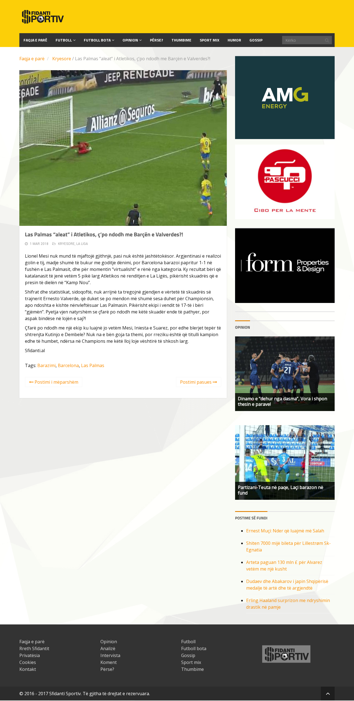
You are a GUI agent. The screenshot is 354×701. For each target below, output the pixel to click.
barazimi (46, 365)
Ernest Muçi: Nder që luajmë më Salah (285, 531)
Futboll (64, 40)
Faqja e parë (32, 59)
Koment (108, 662)
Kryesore (61, 59)
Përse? (156, 40)
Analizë (107, 648)
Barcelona (68, 365)
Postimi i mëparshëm (55, 382)
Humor (234, 40)
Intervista (110, 655)
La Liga (82, 244)
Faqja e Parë (35, 40)
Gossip (255, 40)
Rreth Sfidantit (34, 648)
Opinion (130, 40)
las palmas (92, 365)
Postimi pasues (196, 382)
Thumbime (181, 40)
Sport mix (209, 40)
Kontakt (27, 669)
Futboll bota (97, 40)
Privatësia (29, 655)
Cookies (27, 662)
